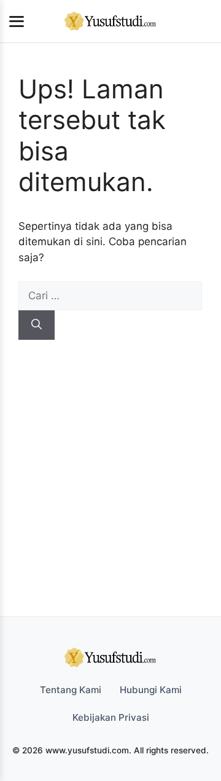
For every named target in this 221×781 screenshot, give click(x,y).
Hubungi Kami (151, 690)
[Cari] (36, 325)
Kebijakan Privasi (110, 717)
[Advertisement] (110, 456)
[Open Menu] (16, 21)
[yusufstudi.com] (110, 21)
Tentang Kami (70, 690)
